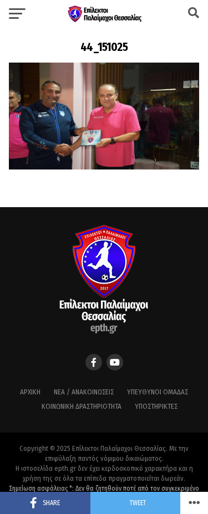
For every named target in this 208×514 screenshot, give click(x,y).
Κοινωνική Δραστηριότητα (81, 406)
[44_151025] (104, 166)
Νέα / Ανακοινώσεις (84, 392)
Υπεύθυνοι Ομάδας (157, 392)
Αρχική (30, 392)
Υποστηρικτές (156, 406)
